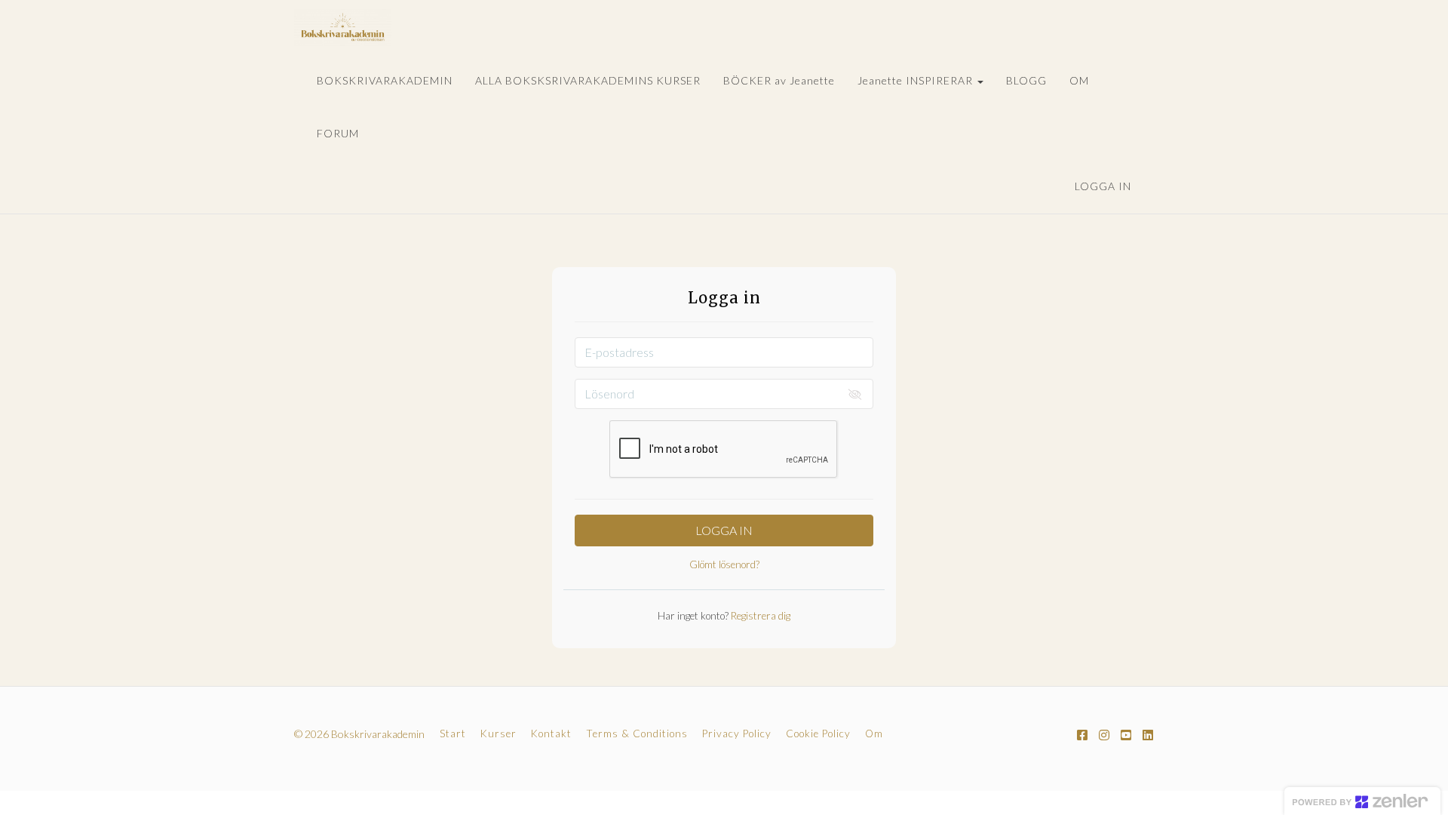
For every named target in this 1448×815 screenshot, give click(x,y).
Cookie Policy (818, 733)
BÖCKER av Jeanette (779, 80)
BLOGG (1026, 80)
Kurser (498, 733)
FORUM (338, 133)
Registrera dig (759, 616)
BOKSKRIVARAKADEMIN (384, 80)
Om (874, 733)
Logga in (1103, 186)
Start (453, 733)
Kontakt (551, 733)
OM (1079, 80)
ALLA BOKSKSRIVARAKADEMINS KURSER (588, 80)
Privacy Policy (737, 733)
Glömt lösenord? (724, 564)
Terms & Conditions (637, 733)
